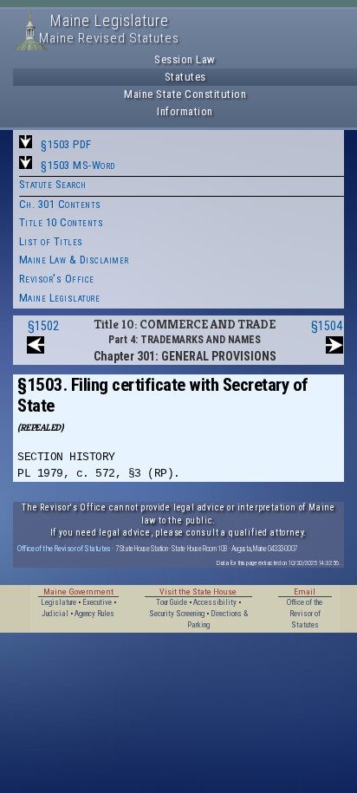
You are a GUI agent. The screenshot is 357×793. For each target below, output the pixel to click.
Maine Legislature (60, 297)
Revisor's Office (56, 278)
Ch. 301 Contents (60, 204)
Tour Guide (171, 602)
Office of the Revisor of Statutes (64, 548)
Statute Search (53, 184)
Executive (97, 602)
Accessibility (215, 602)
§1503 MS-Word (78, 165)
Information (185, 111)
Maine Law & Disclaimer (74, 259)
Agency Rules (94, 613)
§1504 (326, 326)
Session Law (185, 59)
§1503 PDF (66, 144)
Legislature (58, 602)
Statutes (185, 76)
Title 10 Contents (61, 222)
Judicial (55, 613)
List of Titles (51, 241)
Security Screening (176, 613)
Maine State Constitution (185, 94)
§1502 (43, 326)
